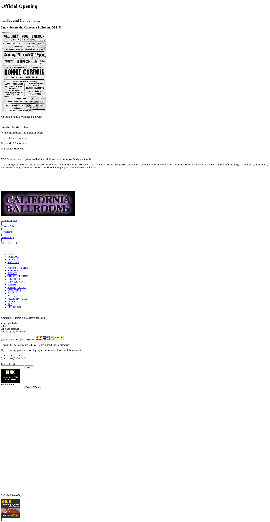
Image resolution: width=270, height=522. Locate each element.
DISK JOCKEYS (16, 281)
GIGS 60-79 (14, 279)
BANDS (12, 284)
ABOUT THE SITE (18, 267)
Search (29, 367)
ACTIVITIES (14, 296)
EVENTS (12, 273)
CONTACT (14, 256)
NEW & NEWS (16, 270)
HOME (11, 254)
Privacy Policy (8, 226)
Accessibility (7, 237)
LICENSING (14, 307)
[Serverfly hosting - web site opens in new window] (10, 517)
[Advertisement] (10, 442)
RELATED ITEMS (17, 298)
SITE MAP (13, 262)
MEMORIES (14, 290)
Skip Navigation (9, 220)
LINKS (11, 301)
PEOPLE (12, 293)
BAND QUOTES (17, 287)
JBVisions (21, 331)
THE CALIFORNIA (18, 276)
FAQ (10, 304)
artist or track (7, 384)
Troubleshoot (7, 231)
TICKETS (13, 259)
